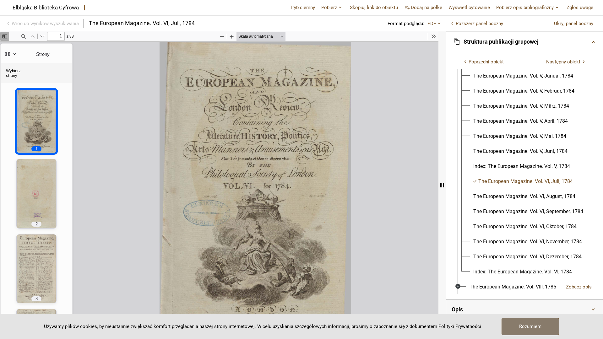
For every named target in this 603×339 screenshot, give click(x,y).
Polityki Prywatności (459, 326)
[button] (524, 42)
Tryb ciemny (302, 7)
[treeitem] (524, 166)
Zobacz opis (579, 287)
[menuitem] (523, 76)
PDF (431, 23)
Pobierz (329, 7)
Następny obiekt (563, 62)
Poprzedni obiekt (486, 62)
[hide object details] (442, 185)
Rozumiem (530, 326)
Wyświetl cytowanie (469, 7)
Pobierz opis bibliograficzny (525, 7)
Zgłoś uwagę (580, 7)
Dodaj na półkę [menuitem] (426, 7)
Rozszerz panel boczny (479, 23)
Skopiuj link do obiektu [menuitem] (374, 7)
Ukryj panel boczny (573, 23)
